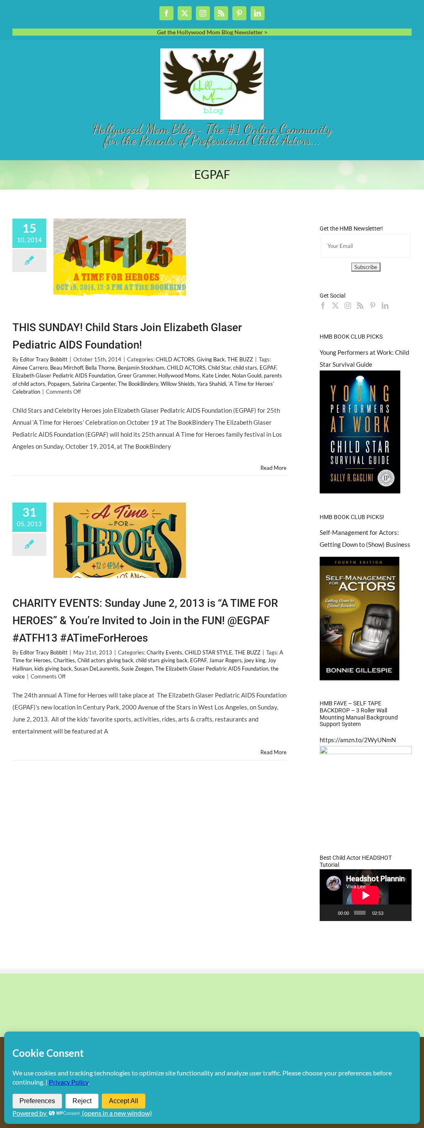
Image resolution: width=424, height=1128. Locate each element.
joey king (254, 660)
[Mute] (391, 913)
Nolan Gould (246, 375)
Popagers (59, 383)
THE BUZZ (240, 359)
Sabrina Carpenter (94, 383)
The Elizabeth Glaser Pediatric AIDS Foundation (211, 668)
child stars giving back (162, 660)
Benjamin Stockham (141, 367)
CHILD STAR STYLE (208, 652)
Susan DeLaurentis (96, 668)
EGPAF (268, 367)
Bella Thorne (100, 367)
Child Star (219, 367)
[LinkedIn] (385, 305)
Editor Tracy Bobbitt (43, 359)
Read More (273, 467)
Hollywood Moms (179, 375)
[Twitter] (335, 305)
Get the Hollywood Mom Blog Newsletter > (212, 32)
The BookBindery (138, 383)
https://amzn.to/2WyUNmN (358, 739)
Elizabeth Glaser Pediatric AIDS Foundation (63, 375)
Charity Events (164, 652)
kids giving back (53, 668)
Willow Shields (178, 383)
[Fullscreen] (402, 913)
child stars (245, 367)
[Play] (330, 913)
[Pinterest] (372, 305)
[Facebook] (323, 305)
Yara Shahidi (211, 383)
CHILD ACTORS (175, 359)
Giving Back (211, 359)
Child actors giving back (105, 660)
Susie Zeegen (137, 668)
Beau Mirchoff (66, 367)
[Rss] (360, 305)
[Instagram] (347, 305)
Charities (64, 660)
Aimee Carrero (30, 367)
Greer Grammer (137, 375)
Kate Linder (215, 375)
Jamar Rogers (225, 660)
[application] (366, 895)
